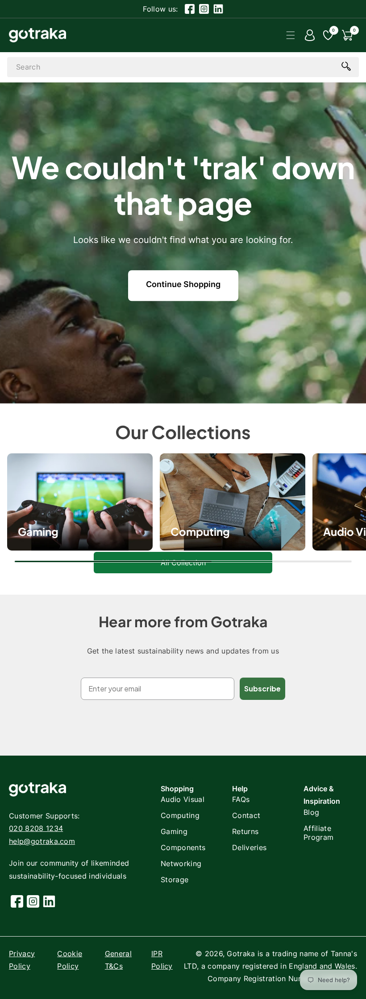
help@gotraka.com (42, 841)
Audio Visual (182, 799)
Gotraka (241, 953)
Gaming (174, 831)
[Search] (346, 66)
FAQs (241, 799)
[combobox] (183, 67)
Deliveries (249, 847)
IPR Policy (162, 960)
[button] (290, 35)
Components (183, 847)
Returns (245, 831)
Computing (200, 531)
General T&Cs (118, 960)
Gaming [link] (38, 531)
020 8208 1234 (36, 828)
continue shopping (183, 284)
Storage (174, 879)
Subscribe (262, 688)
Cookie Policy (69, 960)
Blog (311, 812)
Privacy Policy (22, 960)
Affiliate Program (318, 833)
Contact (246, 815)
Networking (181, 863)
